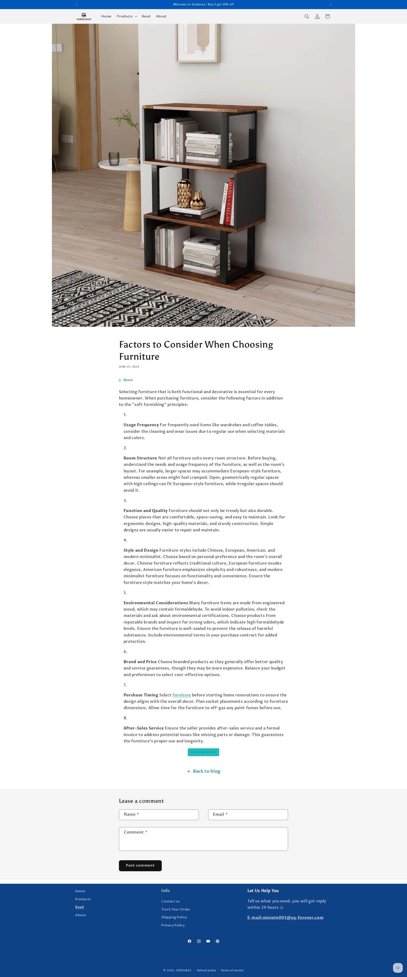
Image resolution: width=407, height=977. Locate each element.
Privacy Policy (173, 925)
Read (79, 907)
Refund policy (206, 970)
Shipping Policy (174, 917)
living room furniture (203, 752)
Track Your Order (176, 909)
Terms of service (232, 970)
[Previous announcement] (76, 4)
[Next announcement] (330, 4)
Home (80, 891)
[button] (126, 16)
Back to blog (206, 771)
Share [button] (128, 380)
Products (83, 899)
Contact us (170, 901)
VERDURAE (183, 970)
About (80, 915)
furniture (182, 695)
